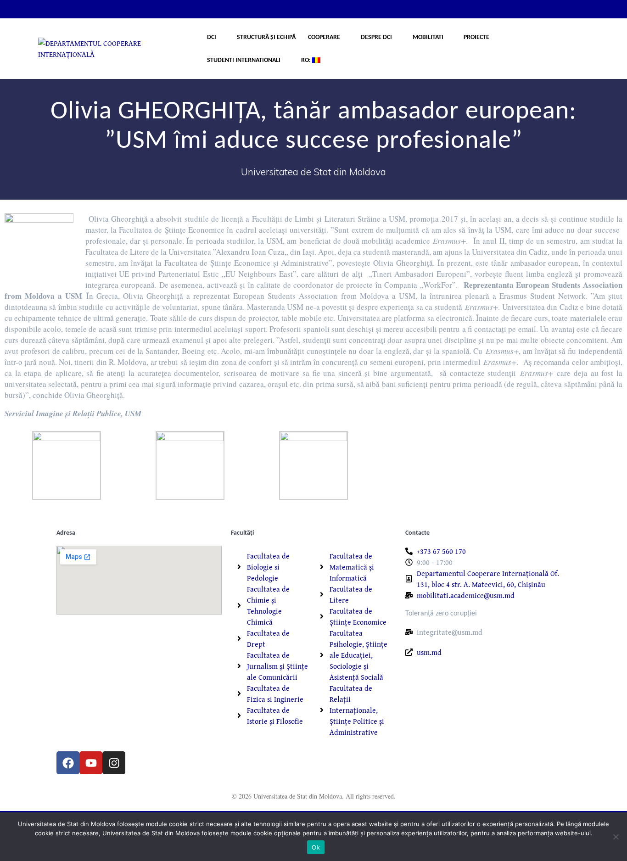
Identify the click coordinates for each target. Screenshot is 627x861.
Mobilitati (428, 37)
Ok (316, 847)
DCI (211, 37)
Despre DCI (376, 37)
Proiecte (476, 37)
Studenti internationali (243, 60)
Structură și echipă (266, 37)
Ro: (306, 60)
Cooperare (324, 37)
